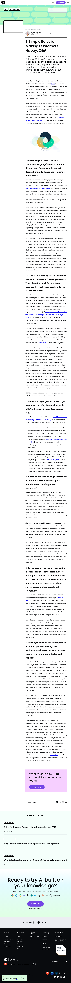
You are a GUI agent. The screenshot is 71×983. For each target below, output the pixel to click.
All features (7, 944)
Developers (20, 944)
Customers (20, 939)
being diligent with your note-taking (37, 188)
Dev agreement (21, 975)
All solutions (7, 946)
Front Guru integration (52, 460)
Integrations (7, 941)
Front (53, 84)
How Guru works (8, 939)
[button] (68, 3)
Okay (23, 978)
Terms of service (10, 975)
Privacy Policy (16, 979)
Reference (20, 941)
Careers (45, 936)
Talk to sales (60, 2)
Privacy (31, 975)
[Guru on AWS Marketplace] (61, 950)
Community (20, 946)
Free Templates (47, 950)
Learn (18, 936)
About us (45, 939)
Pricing (6, 936)
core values (54, 755)
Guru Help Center (34, 936)
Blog (18, 948)
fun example (43, 343)
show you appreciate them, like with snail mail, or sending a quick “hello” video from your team (46, 315)
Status (31, 939)
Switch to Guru (46, 947)
